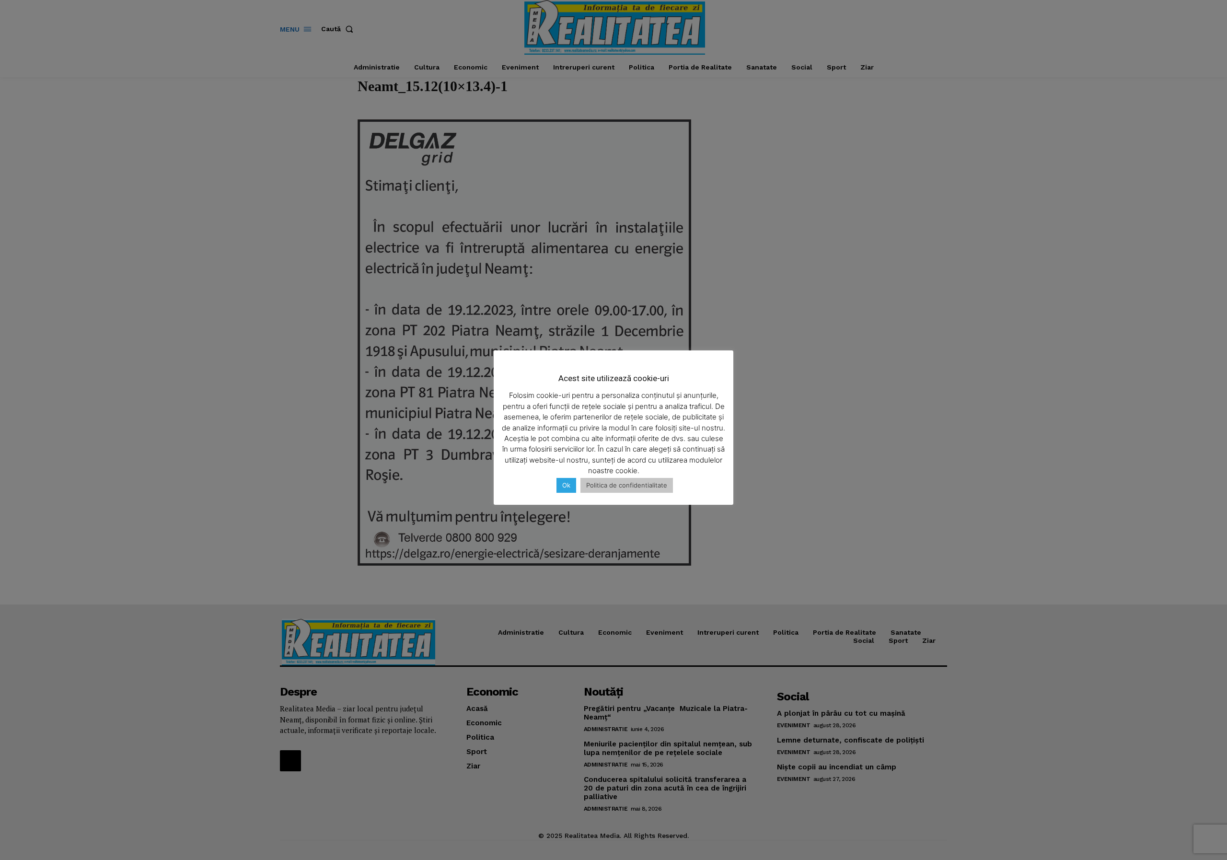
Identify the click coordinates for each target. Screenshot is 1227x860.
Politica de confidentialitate (626, 485)
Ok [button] (566, 485)
